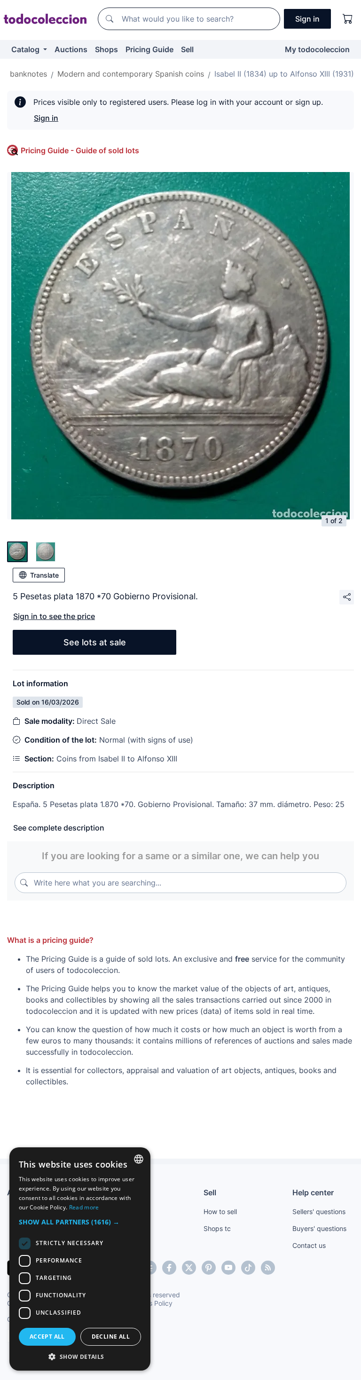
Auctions (71, 49)
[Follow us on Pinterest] (209, 1268)
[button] (80, 1222)
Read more (84, 1207)
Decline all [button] (111, 1337)
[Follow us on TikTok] (248, 1268)
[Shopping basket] (347, 19)
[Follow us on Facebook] (169, 1268)
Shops (106, 49)
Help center (313, 1192)
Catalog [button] (26, 49)
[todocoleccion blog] (268, 1268)
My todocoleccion (317, 49)
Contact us (309, 1245)
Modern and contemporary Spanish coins (130, 73)
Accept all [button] (47, 1337)
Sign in (46, 118)
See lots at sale (94, 642)
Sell (187, 49)
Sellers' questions (318, 1211)
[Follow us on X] (189, 1268)
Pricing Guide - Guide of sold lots (80, 150)
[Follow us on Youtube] (228, 1268)
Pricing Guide (149, 49)
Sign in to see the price (54, 616)
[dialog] (79, 1259)
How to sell (220, 1211)
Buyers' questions (319, 1228)
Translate (44, 575)
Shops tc (217, 1228)
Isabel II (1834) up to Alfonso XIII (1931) (284, 73)
